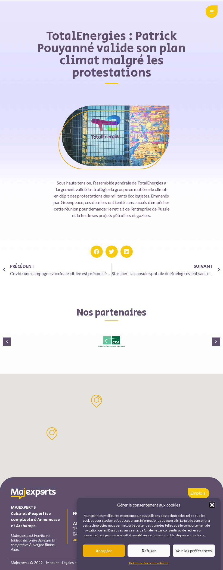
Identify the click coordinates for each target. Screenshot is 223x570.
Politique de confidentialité (148, 563)
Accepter (104, 550)
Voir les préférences (194, 550)
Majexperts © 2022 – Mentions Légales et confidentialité (56, 563)
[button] (212, 505)
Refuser (149, 550)
